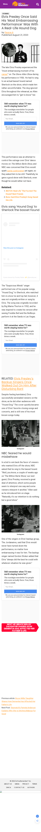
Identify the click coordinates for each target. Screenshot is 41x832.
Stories (6, 14)
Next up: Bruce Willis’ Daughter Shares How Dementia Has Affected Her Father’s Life (19, 627)
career (5, 74)
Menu (5, 4)
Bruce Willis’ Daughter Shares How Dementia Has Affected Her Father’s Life (18, 701)
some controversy (15, 170)
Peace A (9, 32)
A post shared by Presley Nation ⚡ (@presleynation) (21, 277)
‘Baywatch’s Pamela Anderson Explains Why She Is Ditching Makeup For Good (19, 711)
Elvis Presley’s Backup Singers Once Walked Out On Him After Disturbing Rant (19, 384)
